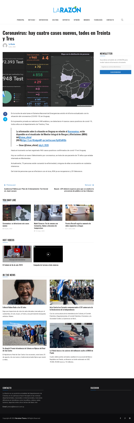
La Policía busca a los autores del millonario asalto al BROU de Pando (71, 351)
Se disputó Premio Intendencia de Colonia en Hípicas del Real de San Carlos (24, 349)
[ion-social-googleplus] (125, 418)
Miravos (87, 20)
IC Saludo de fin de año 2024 (13, 265)
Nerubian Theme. (21, 418)
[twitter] (5, 119)
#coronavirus (73, 131)
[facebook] (5, 114)
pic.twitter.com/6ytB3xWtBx (54, 140)
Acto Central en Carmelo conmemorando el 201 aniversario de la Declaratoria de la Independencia (71, 308)
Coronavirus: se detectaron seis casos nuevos (16, 224)
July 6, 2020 (44, 145)
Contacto (110, 20)
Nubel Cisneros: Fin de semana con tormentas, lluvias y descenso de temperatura (46, 225)
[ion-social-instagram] (129, 418)
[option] (17, 256)
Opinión (77, 20)
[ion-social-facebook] (120, 418)
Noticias (31, 20)
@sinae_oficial (25, 137)
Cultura (55, 20)
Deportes (66, 20)
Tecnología (98, 20)
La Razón (12, 44)
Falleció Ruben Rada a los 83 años (14, 307)
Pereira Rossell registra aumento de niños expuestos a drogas (78, 224)
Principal (20, 20)
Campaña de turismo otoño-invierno (46, 265)
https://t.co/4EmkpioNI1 (31, 140)
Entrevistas (43, 20)
